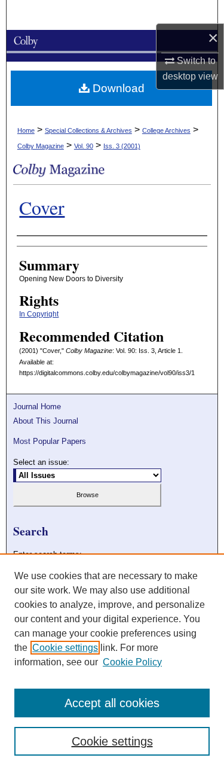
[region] (112, 661)
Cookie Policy (132, 662)
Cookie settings (65, 648)
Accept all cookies (112, 703)
